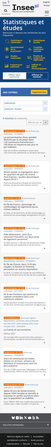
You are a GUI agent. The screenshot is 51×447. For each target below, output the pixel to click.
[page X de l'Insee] (25, 419)
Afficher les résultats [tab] (37, 75)
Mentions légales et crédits (18, 436)
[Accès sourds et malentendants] (8, 2)
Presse (47, 5)
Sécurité (26, 444)
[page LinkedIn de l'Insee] (21, 419)
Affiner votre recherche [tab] (14, 75)
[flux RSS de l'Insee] (38, 419)
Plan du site (38, 444)
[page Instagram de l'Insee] (17, 419)
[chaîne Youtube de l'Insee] (29, 419)
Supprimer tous (39, 92)
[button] (44, 156)
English (46, 2)
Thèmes (6, 5)
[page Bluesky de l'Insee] (13, 419)
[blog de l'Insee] (34, 419)
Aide (4, 2)
